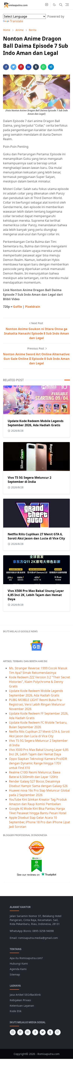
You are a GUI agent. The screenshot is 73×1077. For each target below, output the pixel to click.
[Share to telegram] (51, 67)
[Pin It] (21, 67)
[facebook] (35, 1032)
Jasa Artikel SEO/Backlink (25, 994)
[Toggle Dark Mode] (54, 5)
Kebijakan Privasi (20, 1000)
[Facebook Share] (6, 67)
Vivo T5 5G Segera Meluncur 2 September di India (29, 479)
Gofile (18, 307)
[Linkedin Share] (28, 67)
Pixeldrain (32, 307)
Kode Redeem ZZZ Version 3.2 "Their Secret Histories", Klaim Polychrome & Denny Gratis (39, 681)
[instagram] (47, 4)
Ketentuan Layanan (22, 1005)
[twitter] (43, 1032)
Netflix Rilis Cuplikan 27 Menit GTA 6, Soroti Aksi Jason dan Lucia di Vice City (36, 536)
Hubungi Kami (19, 963)
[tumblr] (50, 1032)
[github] (58, 1032)
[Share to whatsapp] (43, 67)
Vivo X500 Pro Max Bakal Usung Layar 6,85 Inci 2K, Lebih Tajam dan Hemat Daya (36, 595)
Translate (16, 21)
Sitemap (15, 974)
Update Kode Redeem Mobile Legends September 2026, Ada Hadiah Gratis (35, 423)
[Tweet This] (13, 67)
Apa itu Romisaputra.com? (26, 958)
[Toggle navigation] (67, 5)
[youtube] (28, 1032)
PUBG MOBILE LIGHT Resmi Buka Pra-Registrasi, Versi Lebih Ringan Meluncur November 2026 (37, 704)
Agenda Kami (18, 969)
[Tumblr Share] (36, 67)
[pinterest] (20, 1032)
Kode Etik (15, 1011)
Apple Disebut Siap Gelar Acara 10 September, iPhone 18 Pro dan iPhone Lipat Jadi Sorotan (39, 822)
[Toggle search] (60, 4)
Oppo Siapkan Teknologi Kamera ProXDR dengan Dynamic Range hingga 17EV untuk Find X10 (38, 763)
